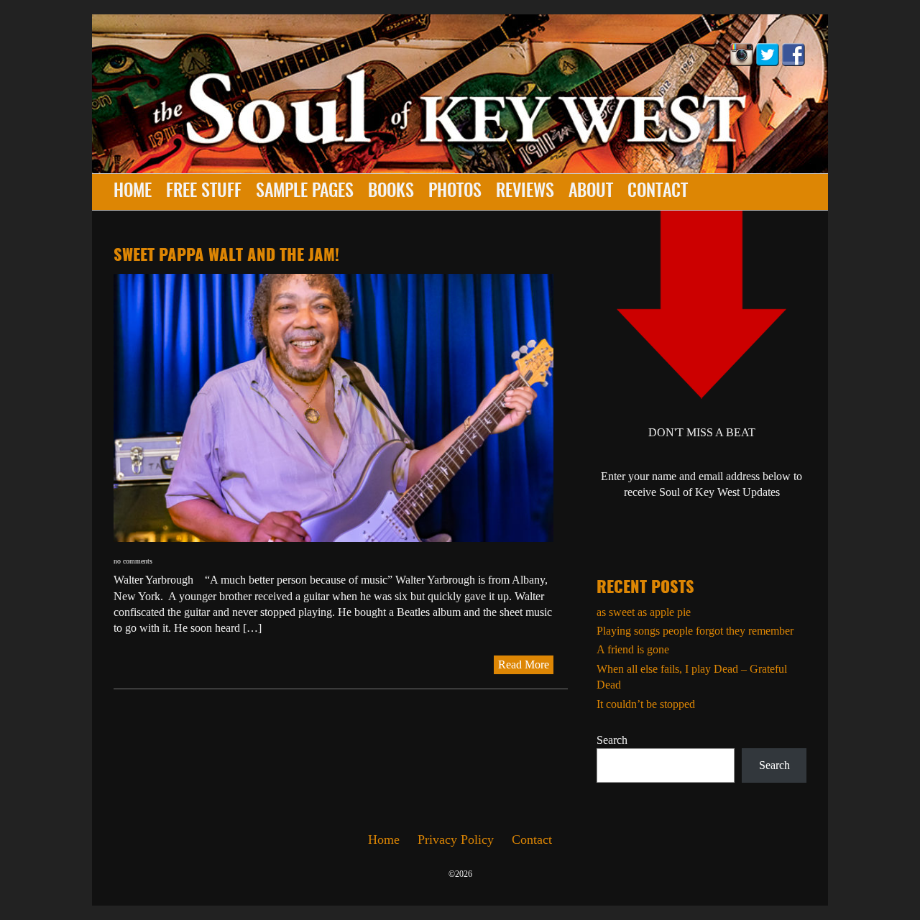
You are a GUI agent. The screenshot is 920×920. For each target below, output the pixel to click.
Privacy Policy (456, 839)
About (591, 192)
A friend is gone (633, 649)
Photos (455, 192)
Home (133, 192)
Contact (657, 192)
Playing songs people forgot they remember (695, 631)
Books (391, 192)
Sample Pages (305, 192)
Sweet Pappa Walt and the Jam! (226, 256)
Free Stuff (204, 192)
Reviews (525, 192)
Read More (523, 664)
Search (612, 740)
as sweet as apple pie (644, 612)
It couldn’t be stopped (646, 704)
